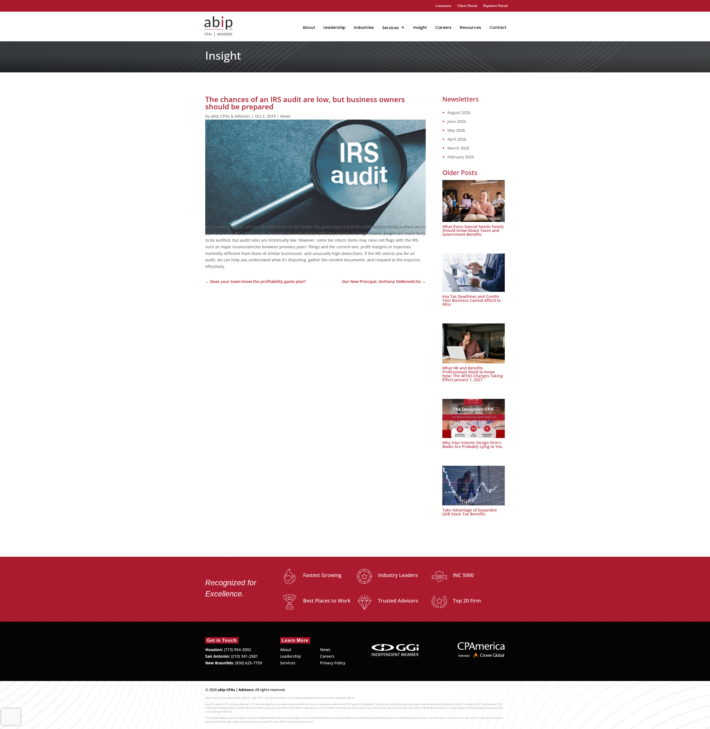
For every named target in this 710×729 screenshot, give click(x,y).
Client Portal (467, 6)
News (285, 116)
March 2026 (458, 148)
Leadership (334, 27)
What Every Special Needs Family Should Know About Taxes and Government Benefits (473, 230)
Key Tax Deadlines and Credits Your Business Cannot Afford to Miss (471, 300)
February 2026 (460, 157)
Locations (443, 6)
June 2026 (456, 121)
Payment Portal (495, 6)
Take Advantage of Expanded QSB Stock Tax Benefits (469, 512)
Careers (443, 27)
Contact (498, 27)
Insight (420, 27)
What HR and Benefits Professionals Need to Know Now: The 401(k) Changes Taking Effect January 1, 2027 (472, 373)
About (309, 27)
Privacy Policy (332, 662)
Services (390, 28)
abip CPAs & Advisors (230, 116)
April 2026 (456, 139)
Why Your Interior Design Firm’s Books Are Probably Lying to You (472, 444)
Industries (364, 27)
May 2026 (456, 130)
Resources (470, 27)
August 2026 (458, 112)
